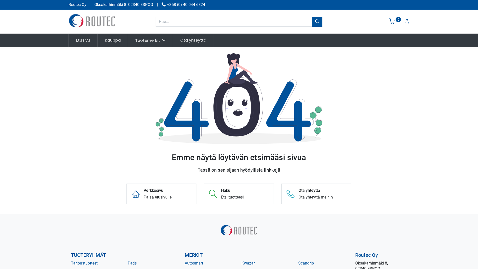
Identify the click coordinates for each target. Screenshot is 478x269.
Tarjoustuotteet (84, 263)
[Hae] (317, 22)
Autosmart (194, 263)
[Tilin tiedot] (407, 21)
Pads (132, 263)
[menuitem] (83, 40)
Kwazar (248, 263)
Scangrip (306, 263)
